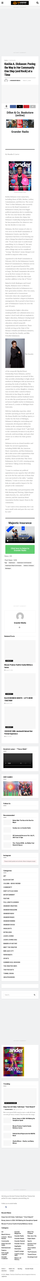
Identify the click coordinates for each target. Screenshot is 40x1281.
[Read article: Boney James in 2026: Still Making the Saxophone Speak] (7, 1120)
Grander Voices (9, 924)
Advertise (4, 1270)
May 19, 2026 (8, 736)
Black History (8, 880)
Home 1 (3, 1268)
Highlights (7, 928)
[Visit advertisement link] (20, 31)
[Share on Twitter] (20, 106)
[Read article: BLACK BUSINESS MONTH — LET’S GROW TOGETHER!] (20, 684)
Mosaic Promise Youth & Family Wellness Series (17, 1224)
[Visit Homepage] (20, 3)
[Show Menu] (2, 3)
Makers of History (10, 943)
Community (12, 60)
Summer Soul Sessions (11, 962)
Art (4, 876)
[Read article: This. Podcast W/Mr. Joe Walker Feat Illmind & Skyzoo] (7, 845)
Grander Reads (8, 917)
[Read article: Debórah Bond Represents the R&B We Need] (7, 1135)
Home (6, 60)
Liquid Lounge (8, 936)
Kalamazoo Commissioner (24, 562)
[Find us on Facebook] (2, 1207)
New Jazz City (8, 951)
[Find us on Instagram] (10, 1207)
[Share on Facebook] (13, 106)
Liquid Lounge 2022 (10, 940)
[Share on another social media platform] (33, 106)
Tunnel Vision (8, 973)
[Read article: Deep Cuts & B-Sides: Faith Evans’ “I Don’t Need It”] (20, 1096)
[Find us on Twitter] (6, 1207)
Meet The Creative (10, 947)
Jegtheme (4, 1276)
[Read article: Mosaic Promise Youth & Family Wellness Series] (20, 651)
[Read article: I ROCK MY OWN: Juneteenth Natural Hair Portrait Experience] (20, 717)
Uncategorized (9, 977)
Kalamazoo (12, 562)
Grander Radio (8, 913)
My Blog (20, 1268)
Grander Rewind (9, 921)
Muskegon (8, 568)
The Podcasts (8, 970)
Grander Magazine (10, 910)
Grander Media (15, 80)
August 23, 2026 (18, 1109)
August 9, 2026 (8, 703)
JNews (7, 1274)
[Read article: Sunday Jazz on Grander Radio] (7, 830)
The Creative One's (10, 966)
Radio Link (12, 1268)
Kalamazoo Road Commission (13, 565)
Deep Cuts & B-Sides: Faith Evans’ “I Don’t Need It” (19, 1107)
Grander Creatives (10, 906)
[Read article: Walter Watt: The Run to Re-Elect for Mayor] (7, 822)
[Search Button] (37, 3)
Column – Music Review (11, 883)
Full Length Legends (11, 902)
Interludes (7, 932)
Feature (6, 898)
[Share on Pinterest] (26, 106)
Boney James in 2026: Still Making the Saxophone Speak (19, 1220)
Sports (6, 958)
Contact (12, 1270)
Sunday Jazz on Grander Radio (22, 828)
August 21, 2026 (9, 670)
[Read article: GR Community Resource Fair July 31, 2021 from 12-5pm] (7, 837)
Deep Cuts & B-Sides (10, 891)
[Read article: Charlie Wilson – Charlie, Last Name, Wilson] (7, 1143)
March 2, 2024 (27, 80)
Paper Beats (7, 955)
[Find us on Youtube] (13, 1207)
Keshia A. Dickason (29, 565)
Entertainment (9, 895)
